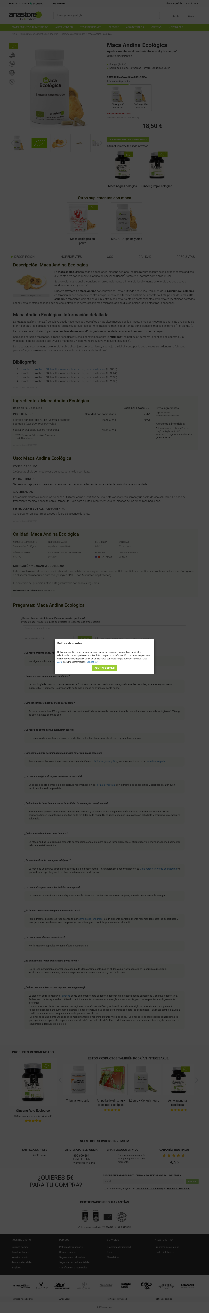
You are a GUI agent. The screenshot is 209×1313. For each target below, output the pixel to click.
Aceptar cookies (105, 668)
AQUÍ (60, 662)
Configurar (92, 662)
